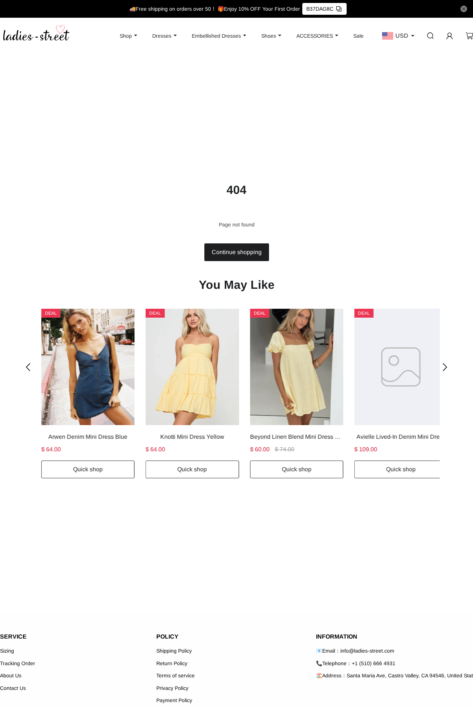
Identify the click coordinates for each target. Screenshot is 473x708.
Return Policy (171, 663)
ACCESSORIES (314, 36)
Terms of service (175, 675)
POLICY (167, 636)
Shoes (268, 36)
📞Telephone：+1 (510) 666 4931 (355, 663)
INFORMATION (336, 636)
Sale (358, 36)
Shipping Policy (174, 651)
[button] (28, 367)
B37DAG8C (319, 9)
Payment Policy (174, 700)
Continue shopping (237, 252)
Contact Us (13, 688)
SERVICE (13, 636)
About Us (10, 675)
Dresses (161, 36)
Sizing (7, 651)
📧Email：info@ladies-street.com (355, 651)
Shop (126, 36)
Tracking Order (17, 663)
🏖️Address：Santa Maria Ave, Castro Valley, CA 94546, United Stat (394, 675)
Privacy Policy (172, 688)
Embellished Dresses (216, 36)
